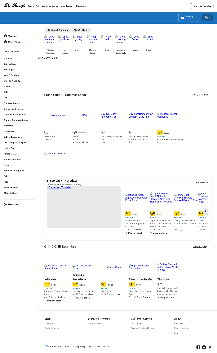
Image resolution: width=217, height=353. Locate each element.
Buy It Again (67, 6)
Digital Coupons (50, 6)
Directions (81, 6)
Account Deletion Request (143, 328)
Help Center (136, 323)
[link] (202, 6)
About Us (178, 323)
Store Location (181, 328)
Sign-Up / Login (95, 323)
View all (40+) (200, 246)
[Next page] (206, 211)
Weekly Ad (33, 6)
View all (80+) (200, 95)
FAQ (176, 333)
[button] (57, 122)
